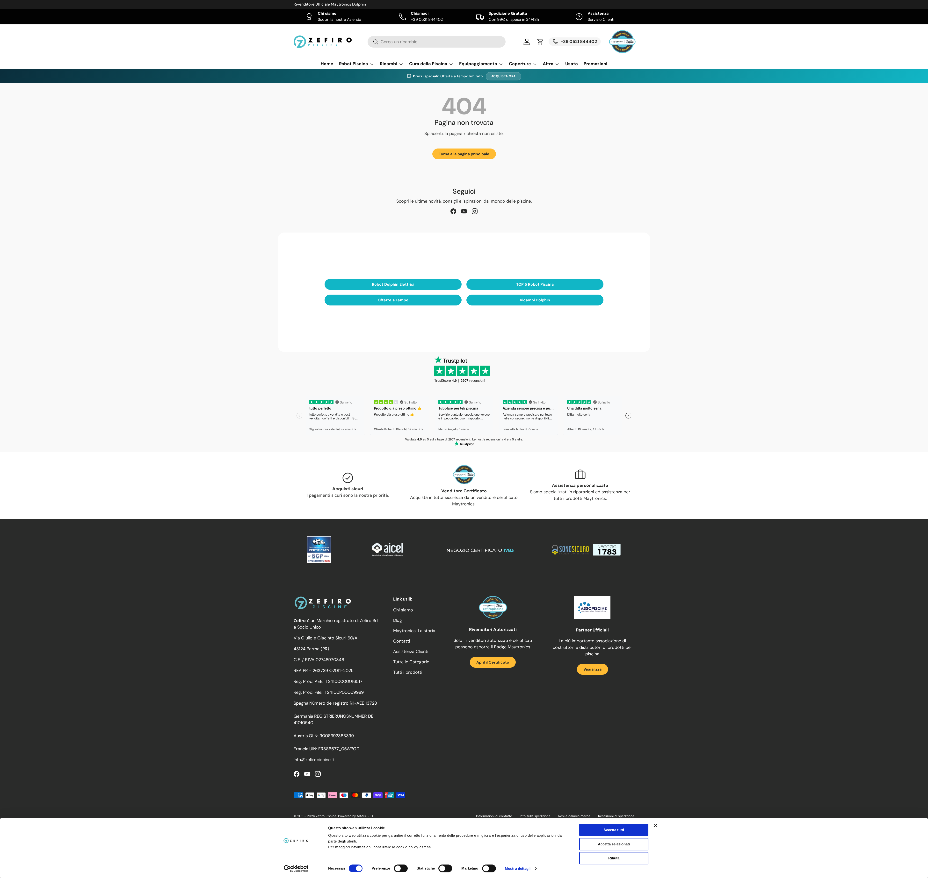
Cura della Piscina (428, 64)
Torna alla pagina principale (464, 153)
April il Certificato (492, 662)
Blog (397, 620)
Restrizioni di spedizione (616, 816)
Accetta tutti (613, 830)
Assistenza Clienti (410, 651)
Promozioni (595, 64)
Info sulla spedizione (535, 816)
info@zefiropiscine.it (314, 760)
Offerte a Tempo (393, 300)
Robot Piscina (353, 64)
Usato (571, 64)
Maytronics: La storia (414, 631)
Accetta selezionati (614, 844)
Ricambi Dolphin (535, 300)
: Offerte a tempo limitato (448, 76)
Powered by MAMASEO (355, 816)
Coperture (520, 64)
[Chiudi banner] (655, 825)
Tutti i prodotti (407, 672)
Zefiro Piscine (326, 816)
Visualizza (592, 669)
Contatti (401, 641)
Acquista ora (503, 76)
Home (327, 64)
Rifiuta (613, 858)
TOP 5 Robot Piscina (535, 284)
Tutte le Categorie (411, 662)
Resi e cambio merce (574, 816)
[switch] (401, 868)
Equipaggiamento (478, 64)
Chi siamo (403, 610)
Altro (548, 64)
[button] (540, 41)
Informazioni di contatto (494, 816)
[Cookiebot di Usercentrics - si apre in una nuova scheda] (296, 868)
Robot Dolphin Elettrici (393, 284)
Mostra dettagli (518, 868)
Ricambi (388, 64)
